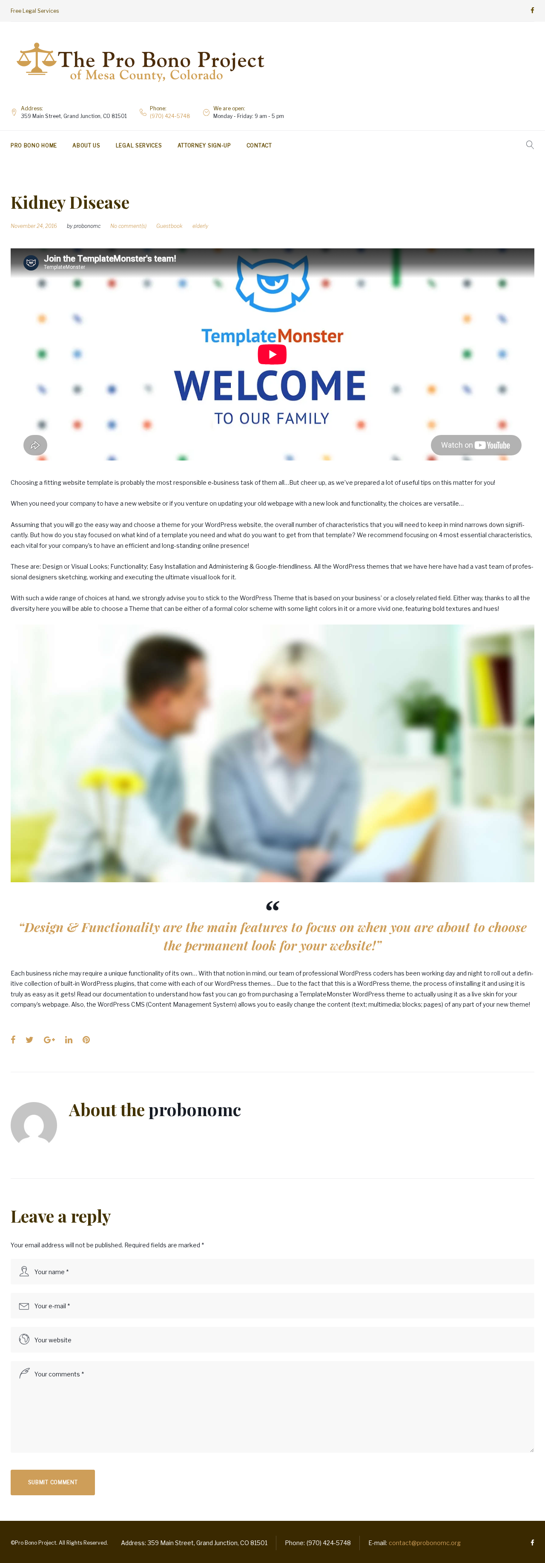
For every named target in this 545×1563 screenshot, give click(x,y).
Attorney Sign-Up (204, 145)
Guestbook (169, 226)
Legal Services (139, 145)
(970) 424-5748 (170, 116)
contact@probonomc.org (425, 1542)
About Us (86, 145)
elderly (200, 226)
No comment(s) (128, 226)
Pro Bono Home (34, 145)
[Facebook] (532, 11)
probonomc (87, 226)
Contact (259, 145)
